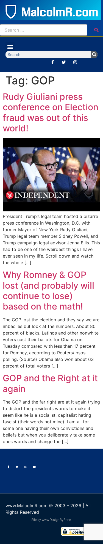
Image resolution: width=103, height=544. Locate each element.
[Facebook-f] (52, 62)
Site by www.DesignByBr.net (52, 520)
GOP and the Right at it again (50, 383)
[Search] (94, 54)
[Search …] (43, 30)
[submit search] (96, 30)
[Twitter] (64, 62)
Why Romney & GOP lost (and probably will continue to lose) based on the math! (48, 290)
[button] (10, 46)
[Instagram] (75, 62)
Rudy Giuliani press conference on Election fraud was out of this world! (50, 112)
